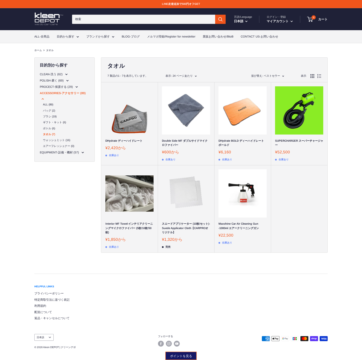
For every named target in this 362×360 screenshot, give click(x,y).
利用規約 (40, 305)
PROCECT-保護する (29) (57, 86)
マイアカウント (278, 21)
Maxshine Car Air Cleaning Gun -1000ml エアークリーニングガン (238, 225)
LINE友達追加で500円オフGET (181, 3)
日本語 (40, 337)
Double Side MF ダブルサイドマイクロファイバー (185, 142)
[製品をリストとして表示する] (319, 76)
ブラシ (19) (50, 116)
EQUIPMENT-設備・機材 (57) (60, 152)
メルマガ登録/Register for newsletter (171, 36)
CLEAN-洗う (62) (51, 74)
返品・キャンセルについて (52, 318)
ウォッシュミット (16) (56, 140)
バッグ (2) (49, 110)
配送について (43, 312)
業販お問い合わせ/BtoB (218, 36)
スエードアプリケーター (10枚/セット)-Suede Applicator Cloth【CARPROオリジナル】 (186, 228)
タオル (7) (49, 134)
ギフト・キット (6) (54, 122)
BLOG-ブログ (131, 36)
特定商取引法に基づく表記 (52, 299)
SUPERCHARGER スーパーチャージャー (299, 142)
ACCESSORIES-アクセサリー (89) (63, 93)
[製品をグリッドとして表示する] (312, 76)
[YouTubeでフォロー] (177, 344)
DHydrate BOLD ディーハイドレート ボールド (241, 142)
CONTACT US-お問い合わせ (259, 36)
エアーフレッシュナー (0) (58, 146)
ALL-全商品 (41, 36)
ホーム (38, 50)
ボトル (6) (49, 128)
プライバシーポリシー (49, 293)
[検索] (220, 19)
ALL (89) (48, 104)
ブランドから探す (98, 36)
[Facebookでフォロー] (161, 344)
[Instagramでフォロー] (169, 344)
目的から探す (65, 36)
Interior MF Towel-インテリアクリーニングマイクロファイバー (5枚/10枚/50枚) (129, 228)
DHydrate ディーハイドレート (123, 140)
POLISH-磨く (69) (52, 80)
